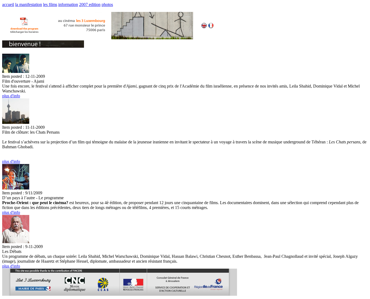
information (68, 4)
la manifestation (28, 4)
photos (107, 4)
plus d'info (11, 96)
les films (50, 4)
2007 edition (89, 4)
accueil (8, 4)
